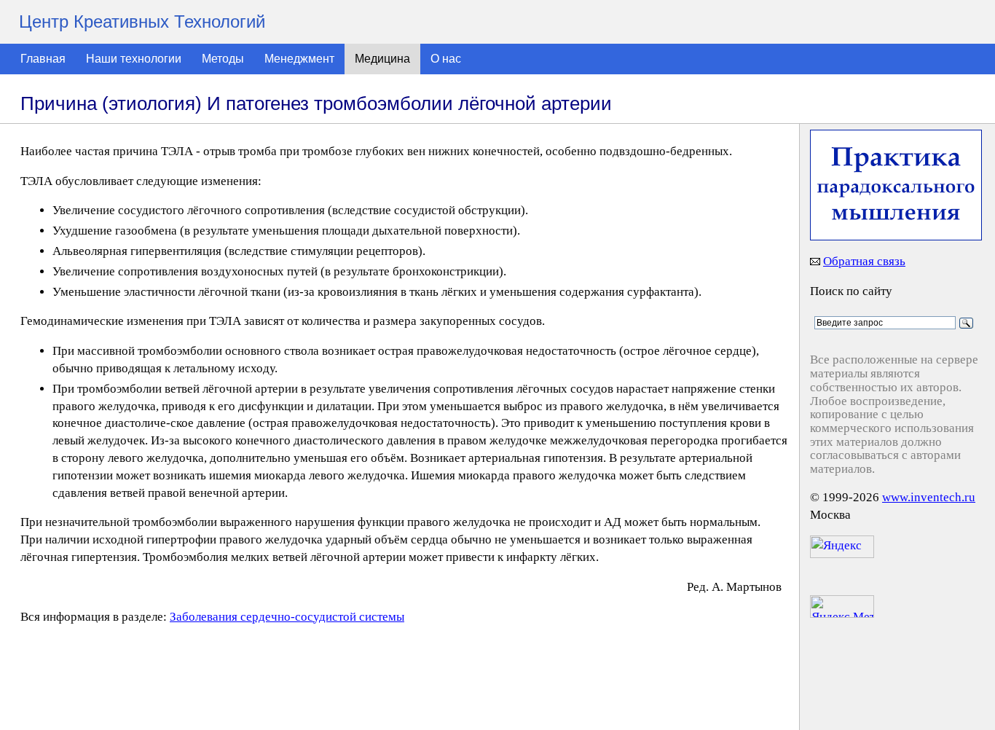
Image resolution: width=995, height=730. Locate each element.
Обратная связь (864, 261)
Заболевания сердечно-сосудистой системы (287, 617)
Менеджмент (299, 58)
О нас (445, 58)
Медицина (382, 58)
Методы (223, 58)
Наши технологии (133, 58)
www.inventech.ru (928, 497)
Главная (43, 58)
